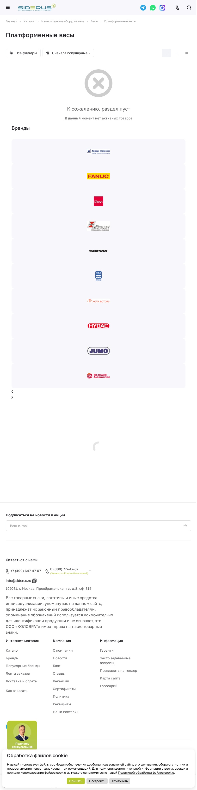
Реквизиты (62, 704)
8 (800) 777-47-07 (64, 569)
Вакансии (61, 681)
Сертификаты (64, 689)
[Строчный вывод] (176, 53)
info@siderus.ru (18, 580)
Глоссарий (108, 686)
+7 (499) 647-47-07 (26, 571)
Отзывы (59, 673)
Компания (62, 640)
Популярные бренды (23, 666)
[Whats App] (153, 8)
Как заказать (16, 691)
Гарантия (108, 650)
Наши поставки (66, 712)
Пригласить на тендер (118, 670)
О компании (63, 650)
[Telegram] (143, 8)
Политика (61, 696)
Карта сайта (110, 678)
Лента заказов (18, 673)
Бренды (12, 658)
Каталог (12, 650)
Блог (56, 666)
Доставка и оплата (21, 681)
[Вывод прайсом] (186, 53)
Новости (60, 658)
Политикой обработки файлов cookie (146, 772)
